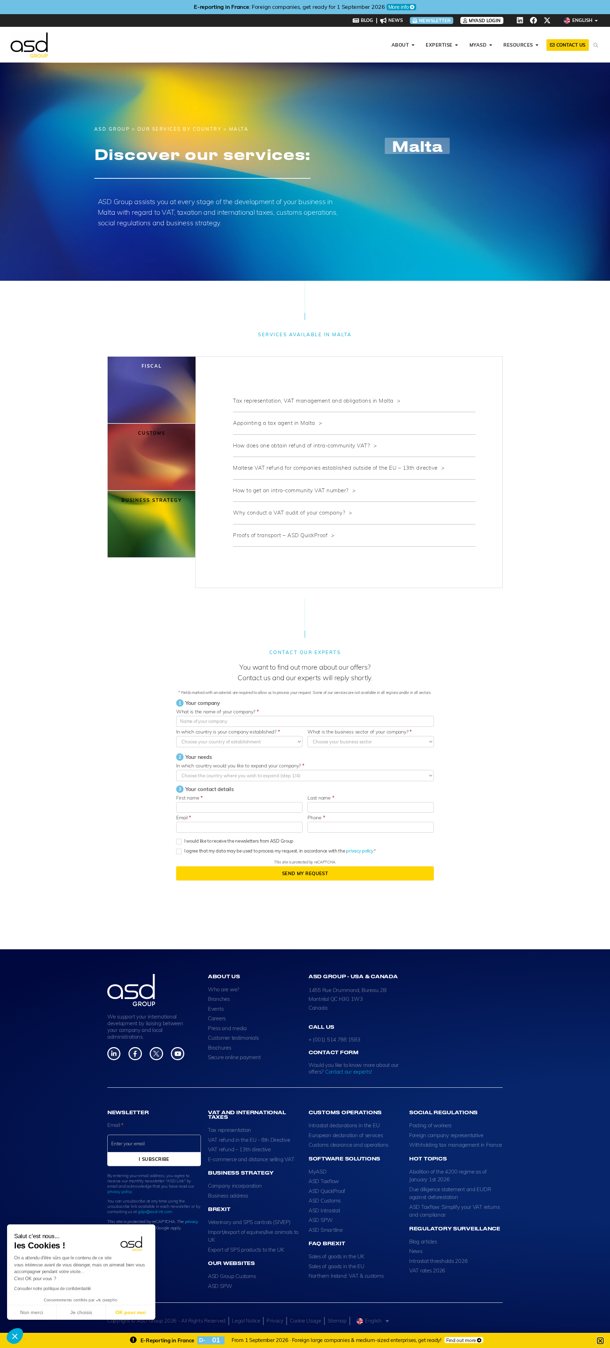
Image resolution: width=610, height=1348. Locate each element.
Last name (320, 798)
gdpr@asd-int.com (155, 1211)
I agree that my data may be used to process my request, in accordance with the (278, 851)
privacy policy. (360, 851)
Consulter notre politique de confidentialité (52, 1288)
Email (183, 817)
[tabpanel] (349, 472)
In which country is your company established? (228, 732)
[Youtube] (177, 1053)
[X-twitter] (547, 20)
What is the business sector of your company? (359, 732)
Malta (417, 146)
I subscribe (154, 1159)
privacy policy (119, 1191)
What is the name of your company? (217, 711)
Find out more (461, 1340)
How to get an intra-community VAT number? (291, 490)
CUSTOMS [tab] (151, 433)
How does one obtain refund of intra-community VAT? (301, 445)
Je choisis (81, 1312)
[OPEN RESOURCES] (537, 45)
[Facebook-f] (135, 1053)
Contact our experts (348, 1071)
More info (398, 7)
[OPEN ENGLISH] (596, 20)
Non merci (31, 1312)
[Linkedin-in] (113, 1053)
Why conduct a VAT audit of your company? (289, 512)
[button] (14, 1336)
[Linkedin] (520, 20)
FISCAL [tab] (152, 366)
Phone (316, 817)
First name (189, 798)
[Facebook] (533, 20)
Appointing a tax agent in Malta (274, 423)
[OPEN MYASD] (490, 45)
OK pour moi (130, 1312)
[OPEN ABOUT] (413, 45)
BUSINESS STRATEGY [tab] (151, 500)
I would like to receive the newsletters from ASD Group (238, 841)
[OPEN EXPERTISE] (456, 45)
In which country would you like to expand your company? (240, 765)
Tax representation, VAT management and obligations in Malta (313, 400)
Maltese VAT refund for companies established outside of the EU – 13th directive (335, 467)
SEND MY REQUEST (305, 873)
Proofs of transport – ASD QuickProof (280, 535)
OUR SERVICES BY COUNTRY (179, 129)
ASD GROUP (112, 129)
